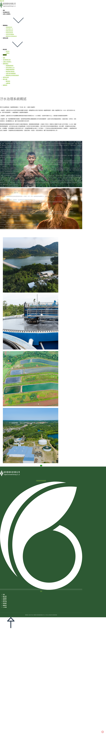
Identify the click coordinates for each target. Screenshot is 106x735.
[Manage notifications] (102, 732)
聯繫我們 (5, 85)
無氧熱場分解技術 (10, 71)
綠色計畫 (5, 79)
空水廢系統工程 (6, 59)
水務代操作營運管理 (11, 73)
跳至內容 (2, 1)
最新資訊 (8, 81)
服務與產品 (5, 63)
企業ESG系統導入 (7, 61)
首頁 (4, 58)
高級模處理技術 (9, 65)
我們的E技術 (6, 77)
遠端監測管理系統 (10, 69)
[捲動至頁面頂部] (11, 627)
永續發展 (8, 83)
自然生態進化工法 (10, 67)
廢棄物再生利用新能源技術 (12, 75)
